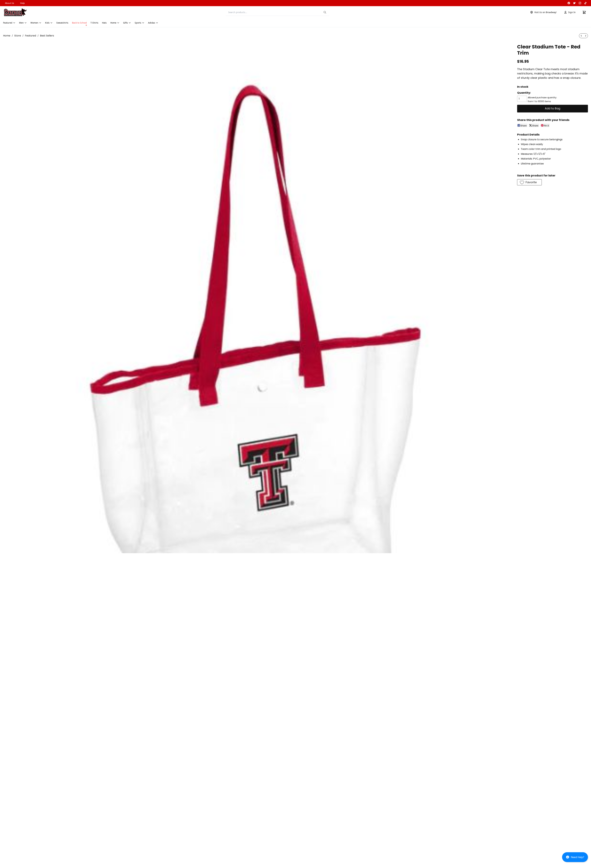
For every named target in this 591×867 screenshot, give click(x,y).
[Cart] (584, 12)
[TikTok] (585, 3)
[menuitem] (581, 36)
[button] (575, 858)
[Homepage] (15, 12)
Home (6, 35)
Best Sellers (47, 35)
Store (17, 35)
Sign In (572, 12)
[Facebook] (569, 3)
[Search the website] (324, 12)
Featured (30, 35)
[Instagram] (580, 3)
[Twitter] (574, 3)
